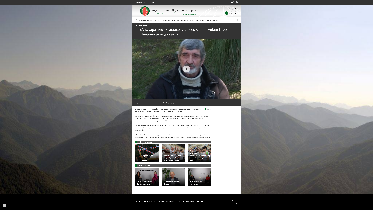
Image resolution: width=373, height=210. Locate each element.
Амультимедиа (205, 20)
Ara (236, 13)
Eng (231, 8)
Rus (227, 8)
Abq (231, 13)
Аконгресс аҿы (140, 201)
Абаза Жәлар (157, 20)
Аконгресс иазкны (145, 20)
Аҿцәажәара (216, 20)
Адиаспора (184, 20)
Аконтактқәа (151, 201)
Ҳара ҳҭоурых (194, 20)
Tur (236, 8)
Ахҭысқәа (166, 20)
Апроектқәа (175, 20)
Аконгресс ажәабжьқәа (187, 201)
